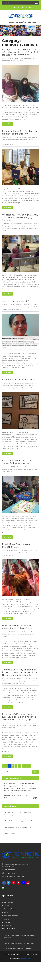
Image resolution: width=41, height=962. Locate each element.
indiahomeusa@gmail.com (14, 876)
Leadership (35, 307)
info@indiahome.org (15, 22)
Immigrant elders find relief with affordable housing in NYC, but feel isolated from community (20, 52)
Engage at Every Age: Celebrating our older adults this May (19, 132)
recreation (10, 144)
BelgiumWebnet (25, 958)
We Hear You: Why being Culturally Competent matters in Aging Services (20, 217)
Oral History (12, 683)
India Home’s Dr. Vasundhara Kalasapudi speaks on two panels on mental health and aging (19, 717)
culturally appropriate (16, 142)
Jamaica (20, 60)
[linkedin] (26, 7)
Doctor (9, 228)
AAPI (29, 137)
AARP (29, 58)
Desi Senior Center (24, 553)
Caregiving (5, 226)
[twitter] (15, 7)
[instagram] (18, 7)
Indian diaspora (26, 307)
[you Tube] (28, 883)
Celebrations (6, 139)
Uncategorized (11, 727)
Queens (4, 144)
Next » (28, 766)
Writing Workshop (17, 309)
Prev (34, 800)
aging (4, 60)
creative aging (22, 139)
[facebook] (11, 7)
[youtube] (30, 7)
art (37, 137)
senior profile (20, 683)
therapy (9, 471)
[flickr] (22, 7)
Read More (7, 124)
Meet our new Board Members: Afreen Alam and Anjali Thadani (18, 626)
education (34, 553)
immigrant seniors (12, 60)
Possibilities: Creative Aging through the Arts (16, 545)
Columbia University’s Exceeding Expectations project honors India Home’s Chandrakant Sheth (19, 672)
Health (14, 228)
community (14, 139)
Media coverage (33, 228)
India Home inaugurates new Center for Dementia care (17, 462)
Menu (6, 3)
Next (36, 800)
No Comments (14, 58)
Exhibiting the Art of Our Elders (18, 379)
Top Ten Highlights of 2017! (16, 301)
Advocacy (35, 58)
